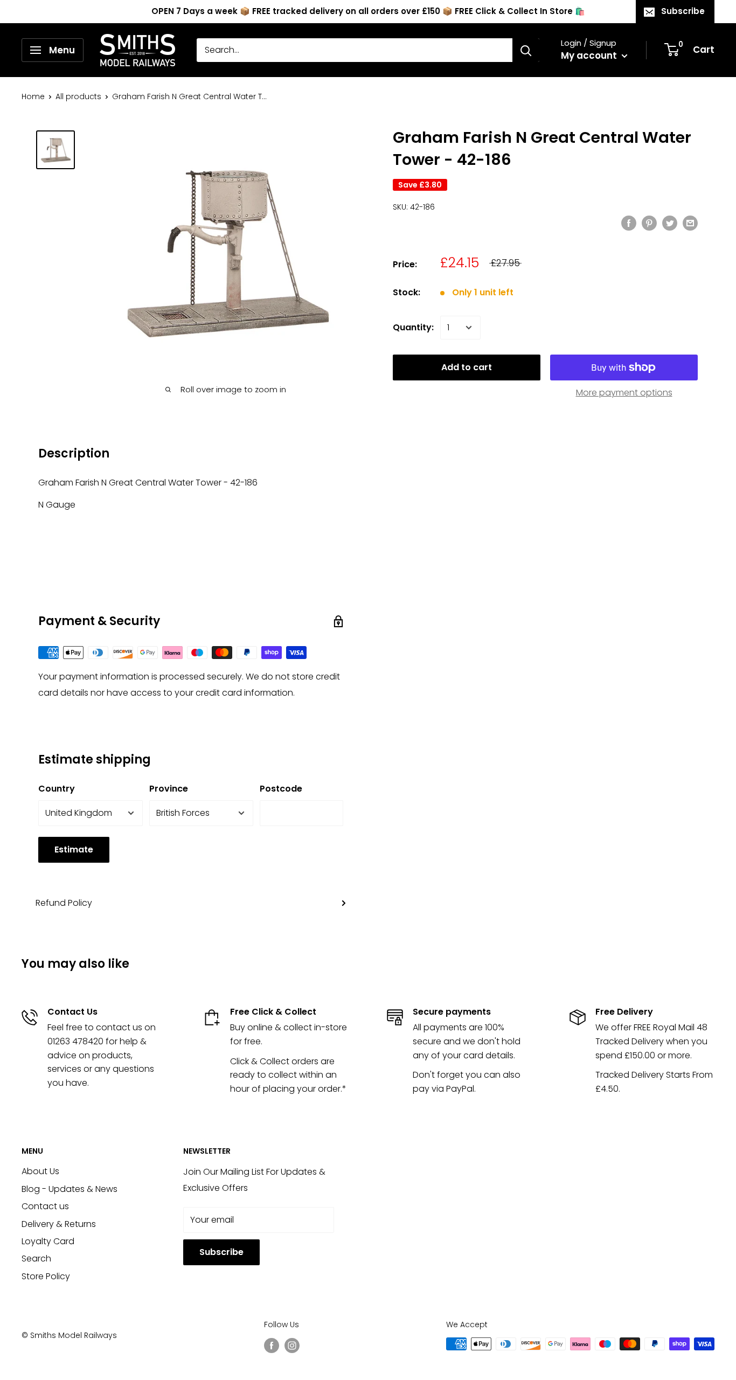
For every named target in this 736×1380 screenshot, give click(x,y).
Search (36, 1258)
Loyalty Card (48, 1241)
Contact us (45, 1206)
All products (78, 96)
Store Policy (46, 1276)
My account (590, 55)
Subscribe (683, 11)
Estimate (73, 849)
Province (168, 788)
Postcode (281, 788)
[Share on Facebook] (628, 222)
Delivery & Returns (59, 1224)
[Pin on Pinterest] (649, 222)
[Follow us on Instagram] (292, 1345)
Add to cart (466, 367)
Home (33, 96)
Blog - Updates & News (69, 1189)
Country (56, 788)
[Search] (525, 50)
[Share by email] (690, 222)
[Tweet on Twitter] (669, 222)
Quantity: (413, 327)
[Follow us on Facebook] (271, 1345)
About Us (40, 1171)
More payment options (624, 392)
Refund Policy (64, 903)
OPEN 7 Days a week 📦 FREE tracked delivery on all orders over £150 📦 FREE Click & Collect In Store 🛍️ (368, 11)
